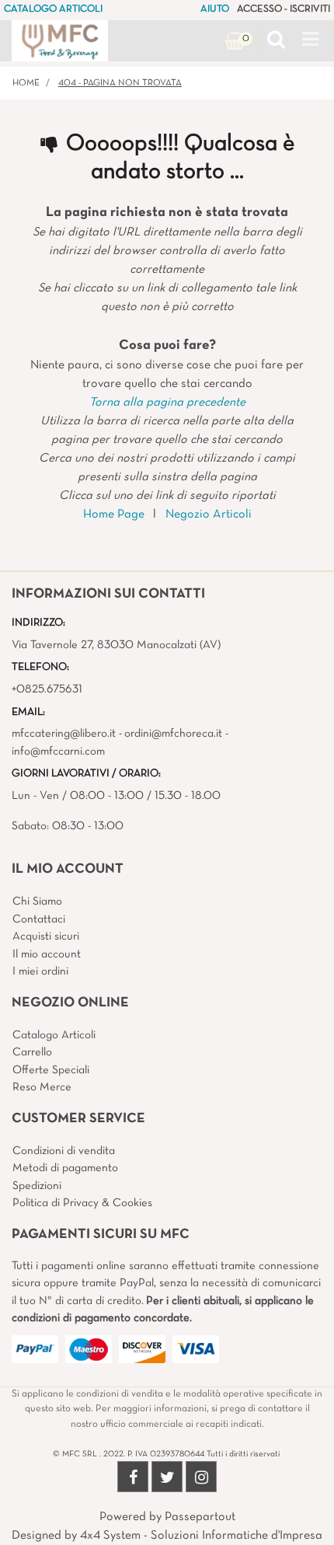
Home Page (113, 514)
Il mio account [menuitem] (46, 954)
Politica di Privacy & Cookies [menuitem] (82, 1203)
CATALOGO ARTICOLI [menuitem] (53, 9)
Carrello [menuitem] (32, 1052)
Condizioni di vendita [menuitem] (63, 1151)
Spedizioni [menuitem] (36, 1186)
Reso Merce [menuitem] (41, 1087)
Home (26, 83)
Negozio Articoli (208, 514)
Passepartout (200, 1517)
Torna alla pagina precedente (167, 402)
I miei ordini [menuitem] (40, 971)
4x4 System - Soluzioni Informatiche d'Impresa (201, 1535)
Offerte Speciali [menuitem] (50, 1070)
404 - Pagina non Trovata (120, 83)
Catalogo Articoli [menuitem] (54, 1035)
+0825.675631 (47, 689)
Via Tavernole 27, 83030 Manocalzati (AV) (116, 645)
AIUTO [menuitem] (214, 9)
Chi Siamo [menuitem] (37, 901)
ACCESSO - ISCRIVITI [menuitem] (283, 9)
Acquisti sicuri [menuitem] (45, 936)
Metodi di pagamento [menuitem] (65, 1168)
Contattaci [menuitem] (38, 919)
